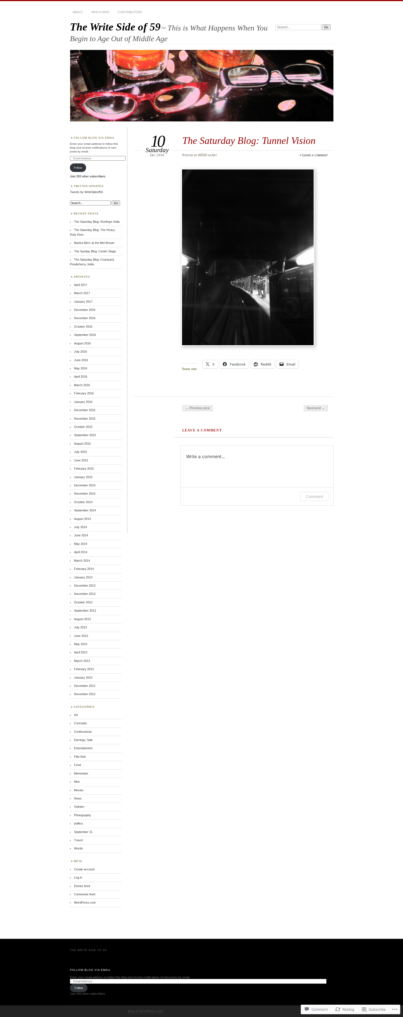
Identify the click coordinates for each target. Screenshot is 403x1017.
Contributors (130, 12)
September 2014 (85, 510)
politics (78, 823)
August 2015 (82, 443)
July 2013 (80, 627)
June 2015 (81, 460)
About (78, 12)
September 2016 (85, 334)
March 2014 (82, 560)
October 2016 (83, 326)
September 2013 (85, 610)
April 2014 (80, 552)
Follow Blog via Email (94, 137)
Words (78, 848)
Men (77, 781)
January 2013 (83, 677)
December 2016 (84, 309)
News (78, 798)
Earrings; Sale (83, 740)
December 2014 (84, 485)
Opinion (79, 806)
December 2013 (84, 585)
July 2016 (80, 351)
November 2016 (84, 318)
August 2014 (82, 518)
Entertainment (83, 748)
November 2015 (84, 418)
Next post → (316, 408)
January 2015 (83, 477)
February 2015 (84, 468)
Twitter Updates (89, 186)
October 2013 (83, 602)
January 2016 (83, 401)
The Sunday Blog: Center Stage (95, 251)
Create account (84, 869)
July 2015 (80, 451)
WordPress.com (85, 902)
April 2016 (80, 376)
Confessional (82, 731)
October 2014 (83, 502)
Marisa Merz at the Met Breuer (94, 242)
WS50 (202, 155)
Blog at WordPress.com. (146, 1011)
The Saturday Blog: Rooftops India (97, 221)
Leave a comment (315, 155)
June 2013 (81, 635)
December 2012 (84, 685)
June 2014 (81, 535)
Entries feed (82, 886)
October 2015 (83, 426)
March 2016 (82, 385)
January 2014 (83, 577)
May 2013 (80, 644)
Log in (78, 877)
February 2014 (84, 568)
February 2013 (84, 669)
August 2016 (82, 343)
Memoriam (81, 773)
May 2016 (80, 368)
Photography (82, 815)
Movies (79, 790)
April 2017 (80, 284)
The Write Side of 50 (88, 950)
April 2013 (80, 652)
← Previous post (197, 408)
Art (214, 155)
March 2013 (82, 660)
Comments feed (84, 894)
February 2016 (84, 393)
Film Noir (80, 756)
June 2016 (81, 360)
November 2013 (84, 593)
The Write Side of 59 (115, 27)
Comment (314, 496)
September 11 (83, 832)
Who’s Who (100, 12)
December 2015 (84, 410)
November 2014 (84, 493)
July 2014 (80, 527)
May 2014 (80, 543)
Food (77, 765)
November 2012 (84, 694)
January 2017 (83, 301)
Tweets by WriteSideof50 (86, 192)
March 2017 (82, 293)
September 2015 (85, 435)
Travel (78, 840)
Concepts (80, 723)
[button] (248, 257)
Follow (78, 167)
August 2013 (82, 619)
